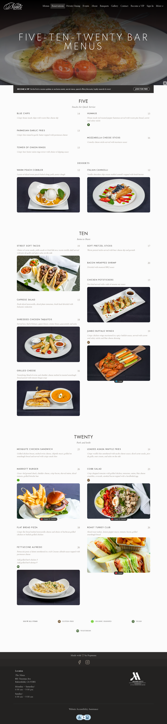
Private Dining (73, 6)
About (94, 6)
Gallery (114, 6)
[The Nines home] (13, 6)
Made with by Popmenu (49, 655)
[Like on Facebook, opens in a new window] (79, 663)
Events (86, 6)
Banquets (104, 6)
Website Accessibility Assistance (83, 709)
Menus (46, 6)
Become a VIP (137, 6)
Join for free (141, 89)
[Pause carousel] (165, 83)
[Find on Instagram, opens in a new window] (87, 663)
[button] (160, 6)
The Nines (137, 678)
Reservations (58, 6)
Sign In (150, 6)
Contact (124, 6)
